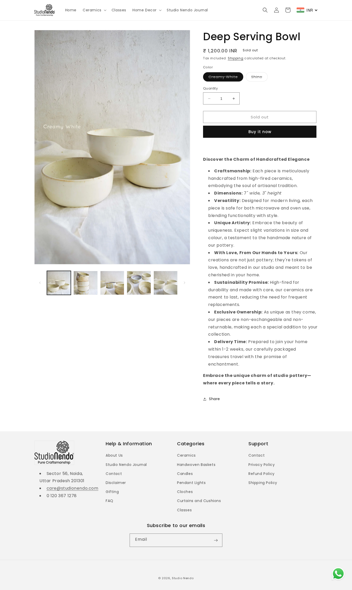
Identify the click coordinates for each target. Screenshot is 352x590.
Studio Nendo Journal (126, 464)
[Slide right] (184, 282)
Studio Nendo (183, 578)
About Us (114, 455)
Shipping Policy (262, 482)
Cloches (185, 491)
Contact (114, 473)
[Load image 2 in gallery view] (85, 283)
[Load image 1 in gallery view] (59, 283)
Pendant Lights (191, 482)
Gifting (112, 491)
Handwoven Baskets (196, 464)
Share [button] (214, 398)
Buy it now (259, 131)
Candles (185, 473)
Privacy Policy (261, 464)
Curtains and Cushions (199, 500)
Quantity (210, 88)
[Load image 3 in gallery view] (112, 283)
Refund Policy (261, 473)
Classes (184, 510)
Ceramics (186, 455)
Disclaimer (116, 482)
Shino (259, 78)
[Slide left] (40, 282)
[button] (94, 10)
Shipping (236, 58)
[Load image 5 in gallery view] (166, 283)
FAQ (109, 500)
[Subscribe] (215, 540)
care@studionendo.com (72, 488)
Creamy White (225, 78)
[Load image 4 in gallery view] (139, 283)
